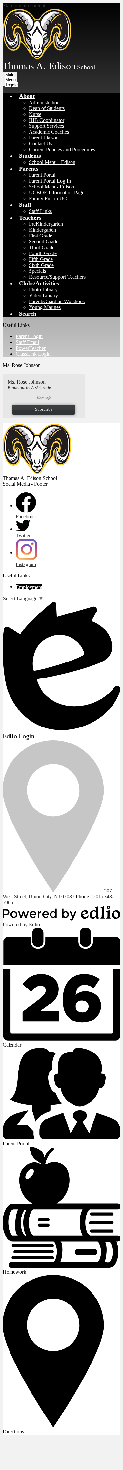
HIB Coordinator (46, 120)
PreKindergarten (46, 224)
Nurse (35, 114)
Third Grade (41, 247)
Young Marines (45, 307)
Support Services (46, 126)
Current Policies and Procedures (62, 149)
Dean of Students (47, 108)
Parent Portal (42, 175)
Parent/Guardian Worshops (57, 301)
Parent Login (29, 336)
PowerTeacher (31, 348)
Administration (44, 102)
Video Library (43, 295)
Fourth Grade (43, 253)
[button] (27, 96)
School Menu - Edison (52, 162)
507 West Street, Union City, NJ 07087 (57, 893)
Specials (37, 271)
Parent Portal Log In (50, 181)
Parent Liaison (44, 137)
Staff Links (40, 211)
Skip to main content (24, 5)
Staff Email (27, 342)
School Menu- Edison (51, 186)
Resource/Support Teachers (57, 277)
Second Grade (43, 241)
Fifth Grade (41, 259)
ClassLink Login (33, 354)
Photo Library (43, 289)
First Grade (40, 235)
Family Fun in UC (48, 198)
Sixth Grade (41, 265)
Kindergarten (42, 230)
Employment (29, 587)
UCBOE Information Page (56, 192)
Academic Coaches (49, 132)
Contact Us (40, 143)
